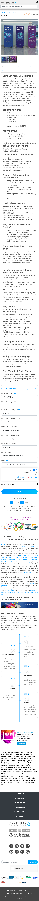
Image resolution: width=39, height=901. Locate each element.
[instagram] (17, 846)
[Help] (14, 393)
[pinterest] (22, 852)
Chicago (15, 557)
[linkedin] (17, 852)
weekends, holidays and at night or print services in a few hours (19, 592)
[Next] (36, 36)
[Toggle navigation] (2, 2)
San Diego (27, 562)
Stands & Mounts (7, 452)
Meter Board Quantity (8, 402)
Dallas (3, 559)
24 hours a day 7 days (30, 546)
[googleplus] (4, 877)
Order (3, 544)
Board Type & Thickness (9, 427)
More (26, 67)
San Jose (19, 562)
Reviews (20, 67)
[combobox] (19, 397)
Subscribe (33, 862)
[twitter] (22, 846)
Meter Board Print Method (10, 435)
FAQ (3, 70)
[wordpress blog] (28, 852)
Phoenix (34, 559)
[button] (13, 484)
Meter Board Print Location (10, 418)
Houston (34, 557)
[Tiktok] (28, 846)
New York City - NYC (26, 555)
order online (9, 590)
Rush (32, 67)
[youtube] (11, 852)
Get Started (19, 492)
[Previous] (3, 36)
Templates (12, 67)
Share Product (33, 389)
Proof (3, 460)
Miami (13, 562)
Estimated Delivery (7, 484)
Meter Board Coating (8, 443)
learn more (28, 572)
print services (30, 583)
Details (4, 67)
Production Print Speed (9, 410)
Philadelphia (5, 562)
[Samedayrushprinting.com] (10, 2)
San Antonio (23, 559)
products (4, 586)
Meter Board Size (7, 393)
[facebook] (11, 846)
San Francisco (25, 557)
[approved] (21, 882)
